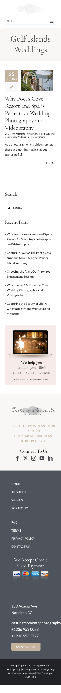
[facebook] (17, 457)
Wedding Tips (43, 79)
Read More (51, 162)
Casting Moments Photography (23, 133)
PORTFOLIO (19, 507)
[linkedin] (50, 457)
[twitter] (25, 457)
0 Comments (39, 136)
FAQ (14, 521)
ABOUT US (18, 491)
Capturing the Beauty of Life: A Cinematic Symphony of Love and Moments (28, 308)
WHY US (17, 499)
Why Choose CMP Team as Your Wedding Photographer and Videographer (27, 289)
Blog (32, 75)
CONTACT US (20, 545)
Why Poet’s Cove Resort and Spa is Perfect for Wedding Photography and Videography (27, 112)
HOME (15, 483)
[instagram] (33, 457)
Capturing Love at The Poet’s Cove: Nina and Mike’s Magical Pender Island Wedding (29, 257)
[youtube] (42, 457)
